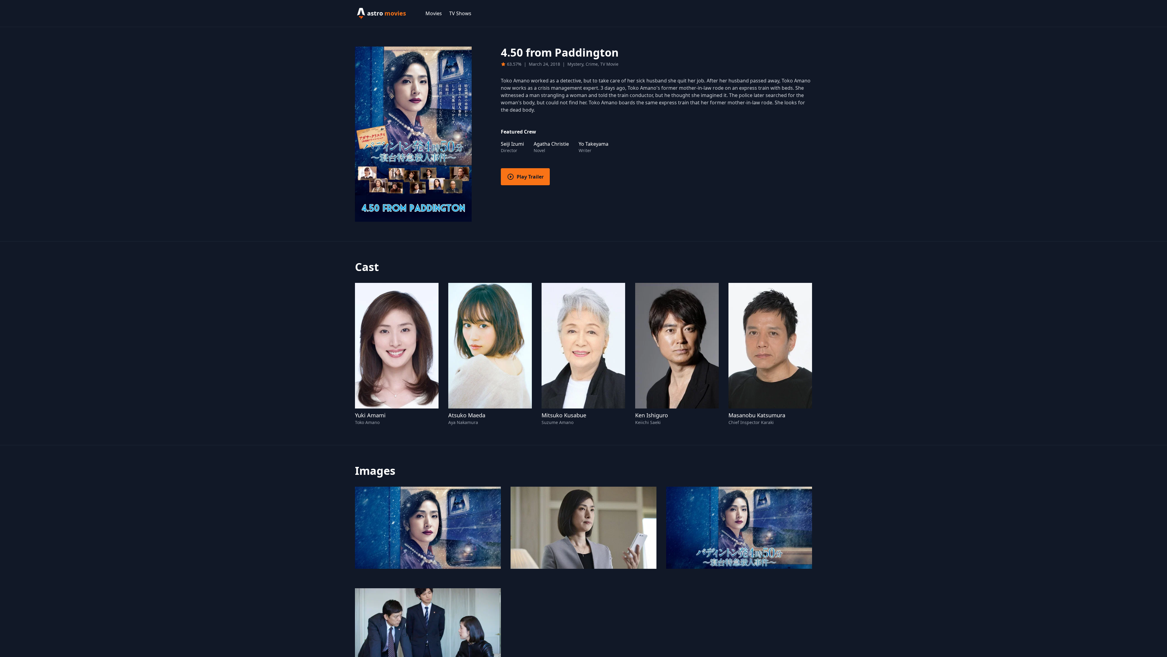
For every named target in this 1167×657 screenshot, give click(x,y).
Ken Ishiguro (651, 415)
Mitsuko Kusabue (564, 415)
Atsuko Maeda (466, 415)
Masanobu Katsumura (756, 415)
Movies (433, 13)
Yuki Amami (370, 415)
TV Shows (460, 13)
